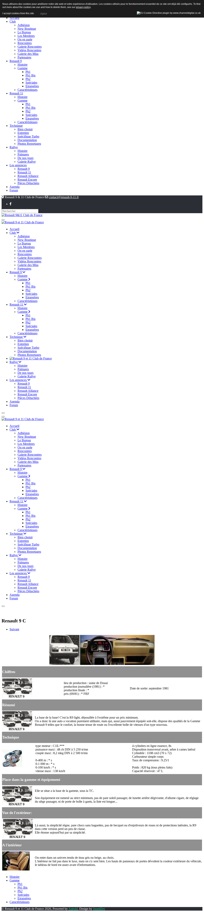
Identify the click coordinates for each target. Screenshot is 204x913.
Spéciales (23, 894)
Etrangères (24, 898)
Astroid (73, 908)
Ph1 (20, 884)
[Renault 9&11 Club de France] (22, 215)
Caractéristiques (19, 902)
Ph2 (20, 891)
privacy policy (83, 7)
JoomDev (99, 908)
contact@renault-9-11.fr (64, 197)
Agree (43, 13)
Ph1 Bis (22, 887)
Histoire (15, 876)
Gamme (15, 880)
